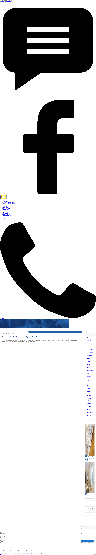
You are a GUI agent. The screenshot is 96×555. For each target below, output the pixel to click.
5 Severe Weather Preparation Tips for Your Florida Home (24, 337)
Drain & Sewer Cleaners (6, 208)
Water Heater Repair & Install (7, 215)
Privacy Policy (27, 553)
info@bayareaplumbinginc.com (6, 1)
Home (2, 200)
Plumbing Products (5, 201)
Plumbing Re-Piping (6, 212)
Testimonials (5, 218)
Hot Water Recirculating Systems (8, 206)
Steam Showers (5, 207)
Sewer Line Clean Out (6, 214)
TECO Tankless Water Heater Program (9, 202)
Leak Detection (5, 213)
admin (9, 333)
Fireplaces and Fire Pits (6, 209)
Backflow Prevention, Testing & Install (9, 216)
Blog (2, 219)
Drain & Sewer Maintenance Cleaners (9, 203)
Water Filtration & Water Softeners (8, 205)
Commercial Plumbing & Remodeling (9, 211)
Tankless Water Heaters (7, 204)
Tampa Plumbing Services (6, 210)
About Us (3, 217)
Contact (3, 220)
